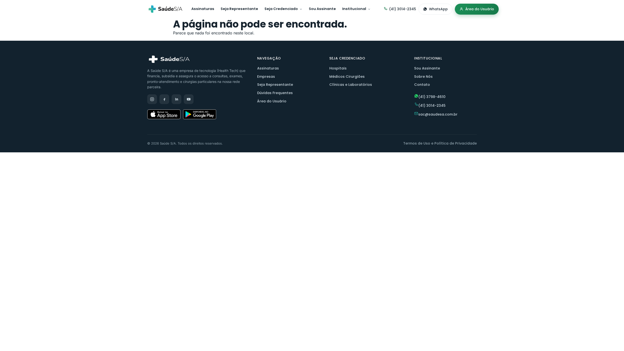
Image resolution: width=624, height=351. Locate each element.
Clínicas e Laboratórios (350, 84)
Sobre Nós (423, 76)
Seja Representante (239, 8)
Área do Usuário (479, 9)
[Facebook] (164, 99)
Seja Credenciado (281, 8)
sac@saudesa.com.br (438, 114)
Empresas (266, 76)
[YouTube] (189, 99)
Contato (422, 84)
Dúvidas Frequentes (275, 92)
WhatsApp (438, 9)
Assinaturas (202, 8)
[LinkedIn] (176, 99)
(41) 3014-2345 (402, 9)
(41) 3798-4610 (432, 96)
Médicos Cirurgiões (347, 76)
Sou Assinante (322, 8)
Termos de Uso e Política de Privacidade (440, 143)
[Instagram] (152, 99)
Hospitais (338, 68)
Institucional (354, 8)
